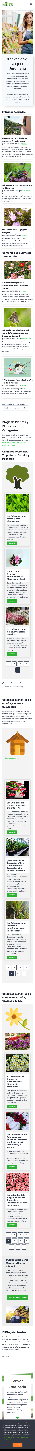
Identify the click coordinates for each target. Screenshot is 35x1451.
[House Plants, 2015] (17, 767)
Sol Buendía (26, 191)
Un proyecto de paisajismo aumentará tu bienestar (14, 139)
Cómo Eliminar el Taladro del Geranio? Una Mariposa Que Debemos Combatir (15, 333)
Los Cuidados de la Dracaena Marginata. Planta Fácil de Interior (16, 927)
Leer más (13, 543)
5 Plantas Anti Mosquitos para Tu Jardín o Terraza (17, 381)
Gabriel (24, 144)
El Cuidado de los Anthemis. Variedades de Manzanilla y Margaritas (15, 1081)
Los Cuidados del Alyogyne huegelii (14, 231)
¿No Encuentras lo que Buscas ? (14, 404)
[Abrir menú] (31, 3)
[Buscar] (25, 408)
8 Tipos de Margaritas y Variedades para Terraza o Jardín (15, 285)
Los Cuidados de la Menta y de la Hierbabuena (16, 519)
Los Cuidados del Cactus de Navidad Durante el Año (16, 805)
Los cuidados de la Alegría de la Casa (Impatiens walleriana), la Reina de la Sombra (17, 1200)
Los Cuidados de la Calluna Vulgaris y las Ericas (16, 632)
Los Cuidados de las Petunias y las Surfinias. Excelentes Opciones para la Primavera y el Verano (17, 1141)
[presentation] (17, 125)
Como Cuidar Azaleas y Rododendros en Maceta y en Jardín (16, 575)
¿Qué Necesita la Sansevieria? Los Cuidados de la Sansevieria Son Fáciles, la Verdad (16, 865)
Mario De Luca (26, 339)
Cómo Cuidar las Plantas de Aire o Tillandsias (17, 186)
